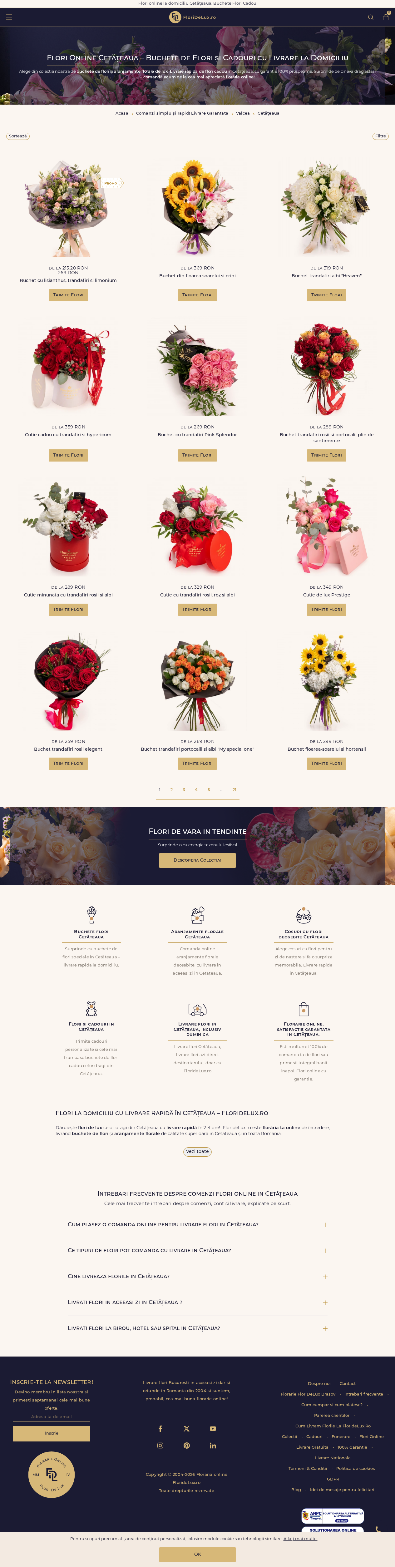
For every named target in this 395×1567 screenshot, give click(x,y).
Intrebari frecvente (364, 1394)
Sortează (18, 136)
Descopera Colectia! (197, 860)
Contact (348, 1384)
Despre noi (320, 1384)
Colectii (290, 1437)
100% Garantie (353, 1448)
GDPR (333, 1479)
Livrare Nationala (333, 1458)
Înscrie (51, 1433)
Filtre (380, 136)
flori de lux (192, 17)
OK (197, 1554)
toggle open (9, 17)
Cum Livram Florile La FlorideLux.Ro (333, 1426)
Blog (296, 1490)
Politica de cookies (356, 1469)
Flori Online (371, 1437)
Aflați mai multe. (301, 1539)
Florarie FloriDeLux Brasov (309, 1394)
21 (234, 790)
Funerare (342, 1437)
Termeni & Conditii (308, 1469)
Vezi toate (197, 1151)
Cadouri (315, 1437)
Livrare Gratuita (313, 1448)
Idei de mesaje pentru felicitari (342, 1490)
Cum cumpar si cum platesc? (332, 1405)
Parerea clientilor (332, 1416)
